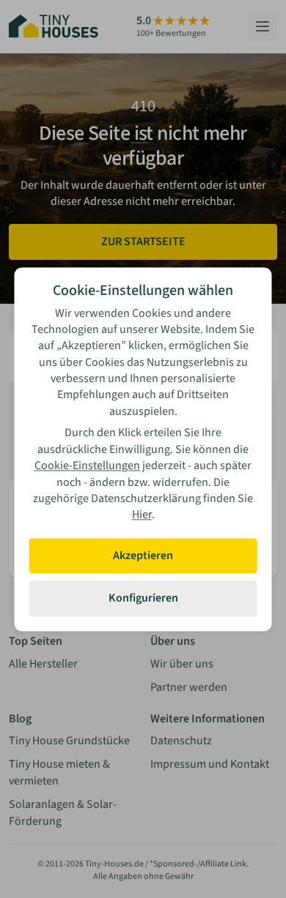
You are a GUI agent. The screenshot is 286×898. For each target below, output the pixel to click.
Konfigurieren (143, 599)
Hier (142, 515)
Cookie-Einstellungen (87, 466)
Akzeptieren (143, 555)
